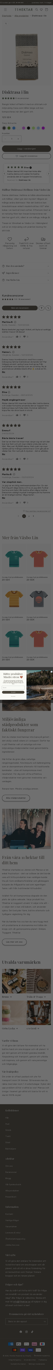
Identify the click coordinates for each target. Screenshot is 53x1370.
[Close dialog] (51, 672)
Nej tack (13, 696)
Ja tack (13, 692)
